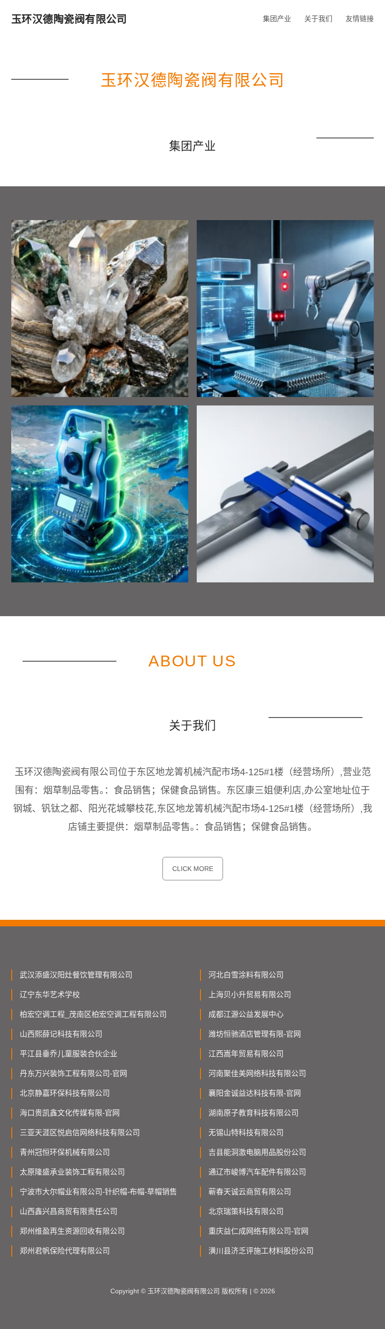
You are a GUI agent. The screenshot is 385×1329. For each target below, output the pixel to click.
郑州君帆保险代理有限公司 (65, 1251)
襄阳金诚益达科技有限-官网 (254, 1093)
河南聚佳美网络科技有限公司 (257, 1073)
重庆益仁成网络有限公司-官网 (258, 1231)
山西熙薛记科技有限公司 (61, 1034)
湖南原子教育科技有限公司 (253, 1113)
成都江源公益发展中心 (246, 1014)
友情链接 (360, 19)
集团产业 (277, 19)
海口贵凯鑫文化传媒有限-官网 (70, 1113)
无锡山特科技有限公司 (246, 1133)
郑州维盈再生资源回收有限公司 (72, 1231)
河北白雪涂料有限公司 (246, 975)
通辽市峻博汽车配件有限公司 (257, 1172)
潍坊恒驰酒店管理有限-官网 (254, 1034)
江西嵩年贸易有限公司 (246, 1054)
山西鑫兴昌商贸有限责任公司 (68, 1211)
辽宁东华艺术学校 (50, 995)
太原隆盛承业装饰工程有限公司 (72, 1172)
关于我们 (318, 19)
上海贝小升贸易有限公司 (249, 995)
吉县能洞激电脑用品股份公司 (257, 1152)
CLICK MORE (192, 868)
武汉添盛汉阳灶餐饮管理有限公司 (76, 975)
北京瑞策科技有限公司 (246, 1211)
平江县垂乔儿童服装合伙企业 (68, 1054)
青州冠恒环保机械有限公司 (65, 1152)
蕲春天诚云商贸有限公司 (249, 1192)
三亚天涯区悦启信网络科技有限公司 (80, 1133)
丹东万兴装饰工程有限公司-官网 (73, 1073)
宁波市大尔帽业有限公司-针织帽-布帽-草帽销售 (98, 1192)
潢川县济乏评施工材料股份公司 (261, 1251)
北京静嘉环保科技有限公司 (65, 1093)
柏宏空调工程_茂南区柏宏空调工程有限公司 (93, 1014)
